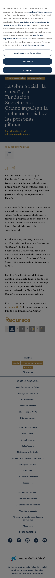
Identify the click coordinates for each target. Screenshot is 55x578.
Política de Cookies (33, 45)
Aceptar (27, 70)
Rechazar (27, 61)
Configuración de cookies (28, 52)
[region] (27, 37)
